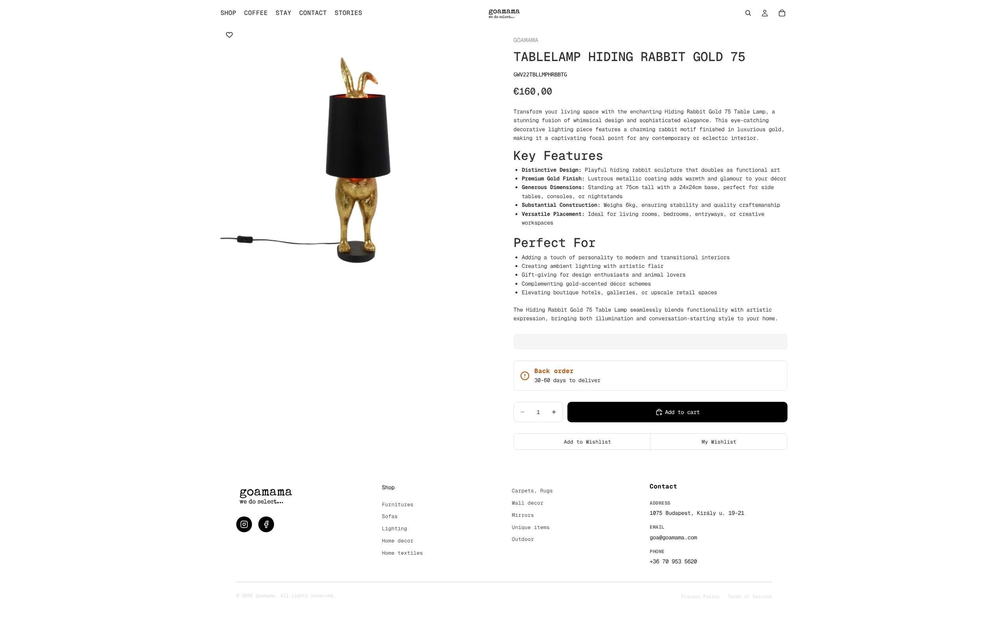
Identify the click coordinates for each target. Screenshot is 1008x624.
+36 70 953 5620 (673, 561)
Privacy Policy (700, 596)
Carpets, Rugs (532, 490)
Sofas (390, 516)
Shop (388, 487)
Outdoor (523, 539)
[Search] (748, 13)
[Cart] (782, 13)
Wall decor (527, 503)
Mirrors (523, 515)
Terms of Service (750, 596)
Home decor (397, 540)
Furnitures (397, 504)
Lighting (394, 528)
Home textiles (402, 553)
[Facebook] (266, 524)
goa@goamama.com (673, 537)
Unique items (531, 527)
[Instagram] (244, 524)
